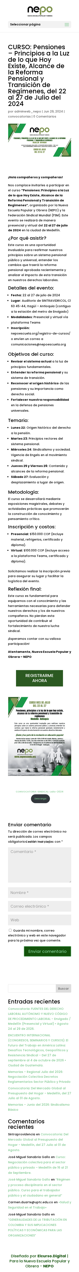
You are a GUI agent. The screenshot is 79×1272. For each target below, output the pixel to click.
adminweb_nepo (27, 111)
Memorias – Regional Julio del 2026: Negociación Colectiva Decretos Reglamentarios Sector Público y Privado (39, 1077)
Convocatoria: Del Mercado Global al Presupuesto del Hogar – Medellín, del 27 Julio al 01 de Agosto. (39, 1093)
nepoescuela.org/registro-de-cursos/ (40, 333)
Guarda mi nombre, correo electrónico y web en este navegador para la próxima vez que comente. (37, 935)
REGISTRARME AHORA (39, 678)
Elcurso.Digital (51, 1256)
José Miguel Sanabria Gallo (29, 1179)
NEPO (48, 1266)
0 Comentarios (44, 116)
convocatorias (19, 116)
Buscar (63, 988)
